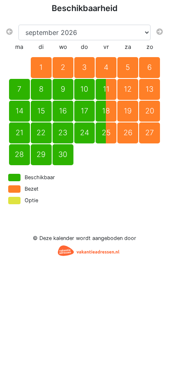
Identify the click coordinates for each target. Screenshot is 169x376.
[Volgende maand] (159, 31)
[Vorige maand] (9, 31)
